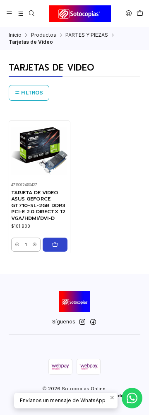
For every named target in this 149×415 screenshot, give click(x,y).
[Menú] (9, 13)
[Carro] (139, 13)
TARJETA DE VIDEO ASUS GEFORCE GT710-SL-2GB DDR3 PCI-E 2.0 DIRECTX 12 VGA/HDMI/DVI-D (38, 205)
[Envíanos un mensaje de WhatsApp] (132, 398)
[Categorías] (20, 13)
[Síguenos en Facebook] (93, 322)
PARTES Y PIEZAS (86, 35)
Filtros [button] (31, 93)
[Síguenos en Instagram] (82, 322)
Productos (43, 35)
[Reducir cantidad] (17, 244)
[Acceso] (128, 13)
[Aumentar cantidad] (34, 244)
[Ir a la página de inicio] (80, 13)
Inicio (15, 35)
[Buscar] (31, 13)
